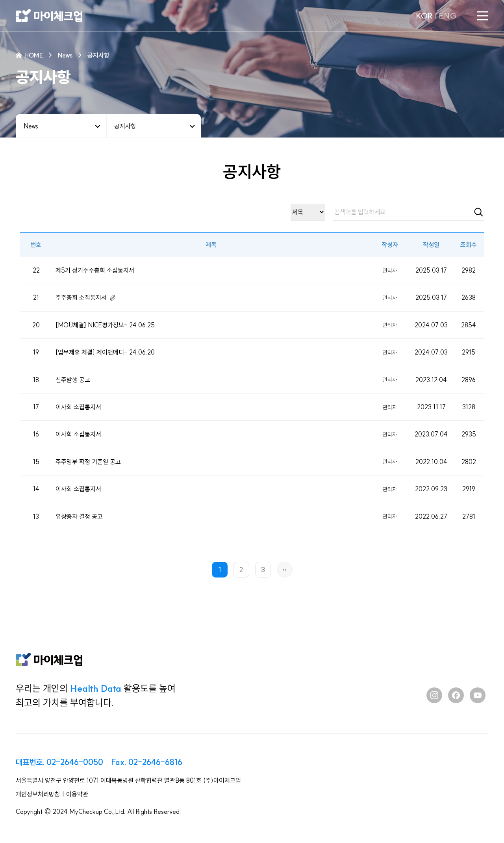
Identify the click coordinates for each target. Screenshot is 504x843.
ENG (448, 15)
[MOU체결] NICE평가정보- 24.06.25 (105, 325)
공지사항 (125, 126)
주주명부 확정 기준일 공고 (88, 462)
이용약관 (77, 794)
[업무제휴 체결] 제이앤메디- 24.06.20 (105, 352)
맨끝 (285, 569)
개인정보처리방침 (38, 794)
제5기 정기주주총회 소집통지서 (95, 270)
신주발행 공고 (73, 380)
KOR (424, 15)
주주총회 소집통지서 (81, 297)
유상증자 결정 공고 (79, 516)
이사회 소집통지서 (78, 407)
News (31, 126)
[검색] (478, 212)
